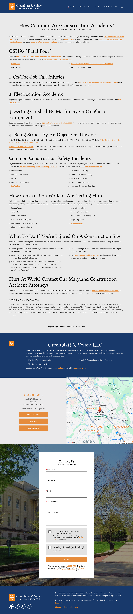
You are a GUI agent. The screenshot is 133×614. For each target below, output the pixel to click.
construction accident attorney (87, 255)
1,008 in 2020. (69, 39)
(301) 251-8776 (80, 368)
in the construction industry (91, 167)
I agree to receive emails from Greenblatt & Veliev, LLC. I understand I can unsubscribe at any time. (68, 549)
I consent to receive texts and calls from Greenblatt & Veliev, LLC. (68, 535)
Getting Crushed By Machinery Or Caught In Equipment (92, 63)
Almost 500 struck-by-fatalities (21, 146)
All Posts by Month (67, 326)
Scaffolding (15, 186)
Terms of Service (68, 570)
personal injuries (98, 290)
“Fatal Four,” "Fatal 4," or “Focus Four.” (58, 59)
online (60, 368)
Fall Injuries (15, 63)
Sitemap (58, 607)
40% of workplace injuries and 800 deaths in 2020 (98, 82)
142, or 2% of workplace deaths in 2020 (57, 123)
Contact (108, 7)
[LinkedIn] (23, 606)
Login (77, 607)
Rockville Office (33, 395)
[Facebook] (17, 606)
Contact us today (112, 290)
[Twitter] (29, 606)
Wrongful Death (76, 223)
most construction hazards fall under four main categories (39, 57)
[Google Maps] (11, 606)
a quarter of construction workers (44, 42)
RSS (83, 326)
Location (97, 7)
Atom (78, 326)
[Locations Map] (99, 411)
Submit (66, 559)
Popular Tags (53, 326)
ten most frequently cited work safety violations (38, 167)
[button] (72, 7)
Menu (117, 7)
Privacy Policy (68, 607)
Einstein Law (60, 603)
